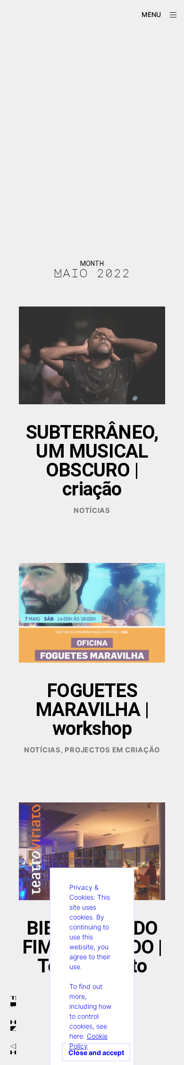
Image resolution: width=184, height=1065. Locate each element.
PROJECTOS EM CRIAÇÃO (112, 750)
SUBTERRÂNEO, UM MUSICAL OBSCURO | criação (92, 460)
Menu (151, 14)
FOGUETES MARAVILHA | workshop (92, 710)
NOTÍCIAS (92, 510)
